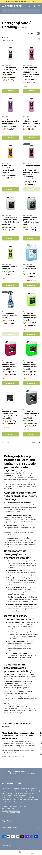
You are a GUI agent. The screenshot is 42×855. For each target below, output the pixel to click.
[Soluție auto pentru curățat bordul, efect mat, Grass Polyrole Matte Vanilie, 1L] (10, 54)
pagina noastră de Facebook (16, 706)
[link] (8, 442)
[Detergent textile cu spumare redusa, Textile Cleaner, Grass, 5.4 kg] (31, 204)
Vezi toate (5, 726)
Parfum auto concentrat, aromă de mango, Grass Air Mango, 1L (10, 169)
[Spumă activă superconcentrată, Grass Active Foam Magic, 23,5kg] (10, 348)
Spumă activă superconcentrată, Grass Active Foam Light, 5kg (30, 316)
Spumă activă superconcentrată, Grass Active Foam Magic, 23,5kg (9, 365)
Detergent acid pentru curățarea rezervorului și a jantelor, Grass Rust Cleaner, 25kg (10, 414)
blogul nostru (15, 696)
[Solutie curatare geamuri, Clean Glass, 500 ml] (10, 299)
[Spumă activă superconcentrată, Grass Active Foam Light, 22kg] (31, 348)
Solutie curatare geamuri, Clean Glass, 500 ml (10, 315)
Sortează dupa (7, 38)
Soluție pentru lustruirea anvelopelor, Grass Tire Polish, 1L (10, 121)
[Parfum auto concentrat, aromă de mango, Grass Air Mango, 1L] (10, 152)
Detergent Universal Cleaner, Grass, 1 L (9, 268)
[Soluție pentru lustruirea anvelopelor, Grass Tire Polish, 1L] (10, 105)
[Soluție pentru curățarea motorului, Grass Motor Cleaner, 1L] (31, 105)
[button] (34, 6)
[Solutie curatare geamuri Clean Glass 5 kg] (31, 253)
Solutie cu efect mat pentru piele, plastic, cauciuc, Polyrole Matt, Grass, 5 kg (10, 221)
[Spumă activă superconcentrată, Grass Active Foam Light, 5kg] (31, 299)
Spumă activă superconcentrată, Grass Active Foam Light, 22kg (30, 365)
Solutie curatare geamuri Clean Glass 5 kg (31, 269)
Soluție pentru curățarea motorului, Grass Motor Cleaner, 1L (31, 121)
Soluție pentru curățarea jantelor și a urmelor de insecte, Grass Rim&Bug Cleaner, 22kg (31, 415)
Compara (31, 33)
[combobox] (21, 11)
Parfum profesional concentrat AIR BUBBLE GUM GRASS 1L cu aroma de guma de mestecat (31, 72)
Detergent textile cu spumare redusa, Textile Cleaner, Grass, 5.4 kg (31, 221)
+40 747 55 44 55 (8, 808)
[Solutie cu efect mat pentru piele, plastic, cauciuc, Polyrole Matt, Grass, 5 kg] (10, 204)
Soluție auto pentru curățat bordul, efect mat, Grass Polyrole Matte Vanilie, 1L (9, 71)
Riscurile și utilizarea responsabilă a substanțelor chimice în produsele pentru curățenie (18, 735)
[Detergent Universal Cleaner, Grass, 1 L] (10, 253)
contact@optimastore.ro (11, 811)
